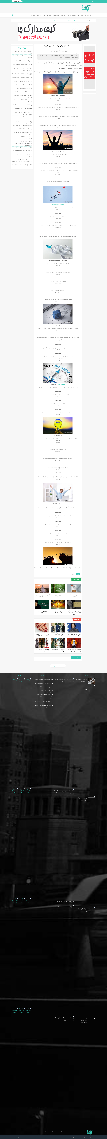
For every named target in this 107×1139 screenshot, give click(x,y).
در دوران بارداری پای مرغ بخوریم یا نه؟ (25, 141)
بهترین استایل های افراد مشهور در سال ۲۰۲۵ (58, 650)
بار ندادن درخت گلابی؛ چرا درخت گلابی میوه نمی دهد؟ (22, 125)
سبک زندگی (88, 15)
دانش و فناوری (56, 15)
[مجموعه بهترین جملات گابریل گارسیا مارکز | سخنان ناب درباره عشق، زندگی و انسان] (74, 604)
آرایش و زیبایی (81, 15)
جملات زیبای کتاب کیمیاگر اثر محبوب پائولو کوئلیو (74, 595)
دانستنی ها (49, 15)
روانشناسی (39, 15)
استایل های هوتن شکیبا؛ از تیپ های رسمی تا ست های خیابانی (74, 650)
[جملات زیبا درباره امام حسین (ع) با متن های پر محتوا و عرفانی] (58, 604)
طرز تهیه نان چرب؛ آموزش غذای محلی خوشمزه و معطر (22, 159)
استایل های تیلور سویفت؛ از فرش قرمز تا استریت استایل (42, 650)
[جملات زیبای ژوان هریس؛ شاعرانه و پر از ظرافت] (42, 604)
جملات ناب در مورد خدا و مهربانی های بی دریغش (58, 595)
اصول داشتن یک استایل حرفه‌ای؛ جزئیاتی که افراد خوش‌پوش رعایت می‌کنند (23, 113)
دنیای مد (44, 15)
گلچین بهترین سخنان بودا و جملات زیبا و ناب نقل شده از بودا (42, 595)
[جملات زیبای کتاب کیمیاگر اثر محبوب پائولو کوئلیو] (74, 588)
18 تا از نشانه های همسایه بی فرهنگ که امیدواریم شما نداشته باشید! (60, 1018)
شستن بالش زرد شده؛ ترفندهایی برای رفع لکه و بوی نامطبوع (60, 791)
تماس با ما (89, 2)
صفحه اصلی (20, 1137)
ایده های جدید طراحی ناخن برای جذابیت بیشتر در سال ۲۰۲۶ (42, 635)
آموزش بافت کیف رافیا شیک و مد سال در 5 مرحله (60, 907)
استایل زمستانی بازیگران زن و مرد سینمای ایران (58, 635)
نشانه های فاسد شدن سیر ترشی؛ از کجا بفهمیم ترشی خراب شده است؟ (82, 798)
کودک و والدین (32, 15)
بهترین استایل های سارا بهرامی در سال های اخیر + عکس (74, 635)
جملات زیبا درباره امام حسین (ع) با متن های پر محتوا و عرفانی (58, 612)
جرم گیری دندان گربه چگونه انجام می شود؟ (24, 88)
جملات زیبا (73, 574)
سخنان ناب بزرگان (61, 384)
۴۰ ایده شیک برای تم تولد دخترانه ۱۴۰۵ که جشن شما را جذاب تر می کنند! (81, 1020)
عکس (62, 15)
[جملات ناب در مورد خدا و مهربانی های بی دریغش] (58, 588)
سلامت (65, 15)
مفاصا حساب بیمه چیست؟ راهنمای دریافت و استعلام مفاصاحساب (82, 687)
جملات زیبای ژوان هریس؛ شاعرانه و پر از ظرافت (42, 612)
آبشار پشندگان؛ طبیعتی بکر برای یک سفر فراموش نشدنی (81, 680)
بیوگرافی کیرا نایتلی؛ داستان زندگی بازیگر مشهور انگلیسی (22, 81)
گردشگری (75, 15)
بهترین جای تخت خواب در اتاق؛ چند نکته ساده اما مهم (22, 161)
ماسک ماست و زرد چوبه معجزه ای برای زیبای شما (23, 148)
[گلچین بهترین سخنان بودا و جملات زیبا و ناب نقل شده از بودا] (42, 588)
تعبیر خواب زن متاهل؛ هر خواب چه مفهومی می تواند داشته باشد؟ (81, 909)
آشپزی (70, 15)
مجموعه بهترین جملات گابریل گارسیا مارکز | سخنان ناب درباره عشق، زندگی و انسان (74, 612)
